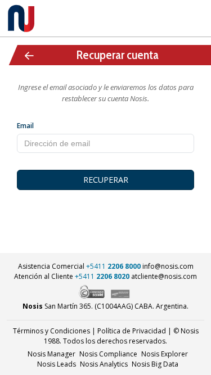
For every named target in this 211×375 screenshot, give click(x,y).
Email (25, 125)
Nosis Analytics (104, 364)
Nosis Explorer (164, 354)
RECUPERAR (105, 179)
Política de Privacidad (131, 331)
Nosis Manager (51, 354)
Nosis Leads (56, 364)
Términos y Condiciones (51, 331)
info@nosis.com (168, 266)
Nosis (155, 364)
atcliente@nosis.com (164, 276)
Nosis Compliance (108, 354)
